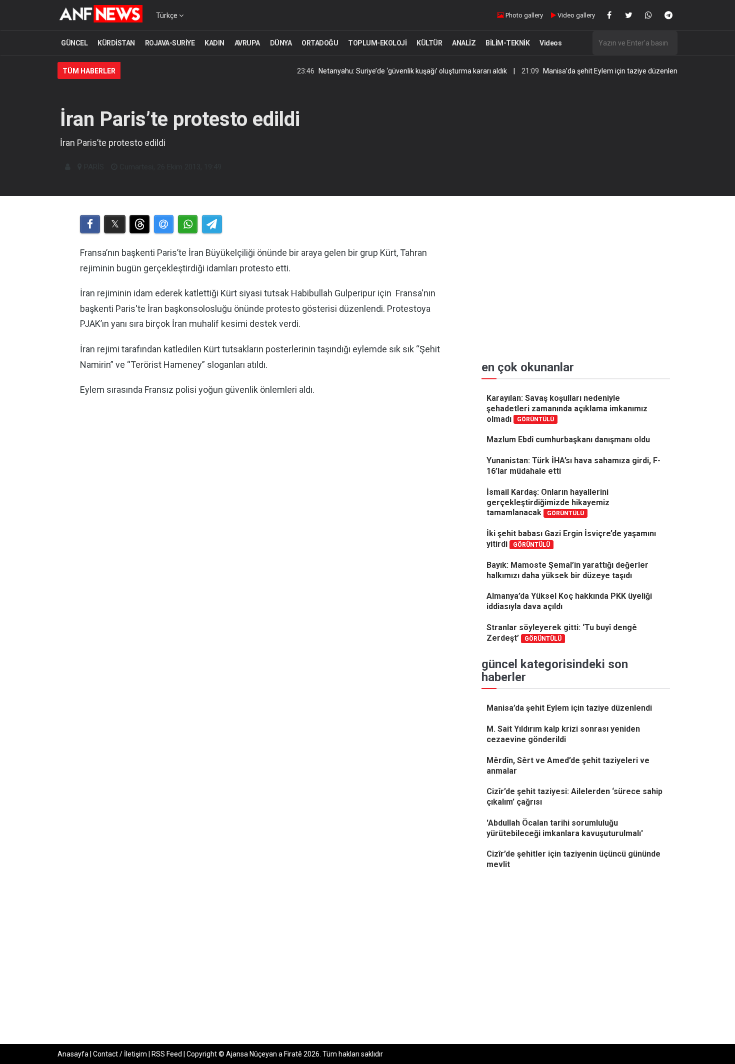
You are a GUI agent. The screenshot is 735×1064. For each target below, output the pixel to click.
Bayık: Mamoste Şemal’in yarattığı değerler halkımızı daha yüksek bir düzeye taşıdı (567, 570)
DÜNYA (281, 43)
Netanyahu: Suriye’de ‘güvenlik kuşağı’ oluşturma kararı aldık (391, 71)
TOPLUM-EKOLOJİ (377, 43)
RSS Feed (167, 1054)
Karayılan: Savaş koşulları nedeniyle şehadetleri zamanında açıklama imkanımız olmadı (567, 408)
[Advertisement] (263, 533)
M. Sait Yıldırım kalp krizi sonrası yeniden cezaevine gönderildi (563, 734)
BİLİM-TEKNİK (508, 43)
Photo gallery (523, 15)
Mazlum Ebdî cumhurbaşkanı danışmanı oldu (568, 439)
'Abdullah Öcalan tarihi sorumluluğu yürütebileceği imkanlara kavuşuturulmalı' (564, 828)
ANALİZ (464, 43)
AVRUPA (247, 43)
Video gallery (575, 15)
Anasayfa (73, 1054)
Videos (551, 43)
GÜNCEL (74, 43)
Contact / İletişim (120, 1054)
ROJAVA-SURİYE (170, 43)
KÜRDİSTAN (116, 43)
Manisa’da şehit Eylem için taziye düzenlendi (592, 71)
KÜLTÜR (429, 43)
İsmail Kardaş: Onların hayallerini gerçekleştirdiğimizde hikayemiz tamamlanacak (548, 502)
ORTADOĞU (320, 43)
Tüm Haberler (89, 71)
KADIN (214, 43)
